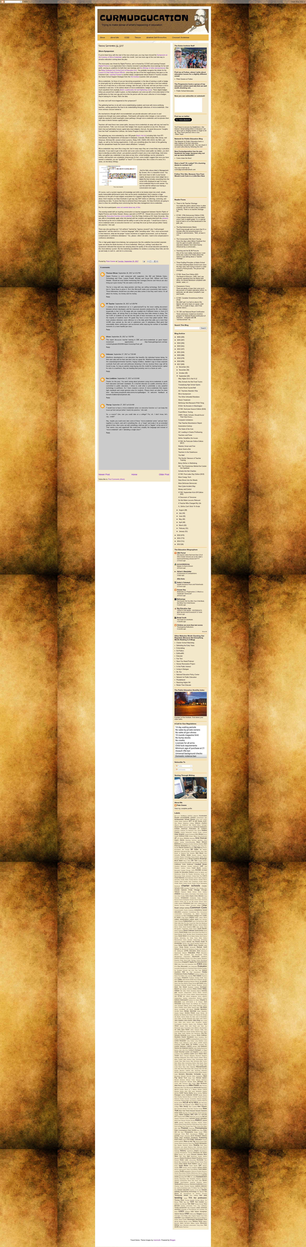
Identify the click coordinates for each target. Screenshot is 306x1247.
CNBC (192, 903)
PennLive (191, 1128)
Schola (185, 1167)
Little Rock (185, 1050)
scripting (177, 1171)
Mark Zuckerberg (187, 1063)
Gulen (201, 983)
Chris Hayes (189, 896)
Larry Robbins (199, 1040)
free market (197, 976)
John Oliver (178, 1022)
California (178, 864)
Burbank (177, 862)
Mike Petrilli (194, 1085)
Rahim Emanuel (183, 1143)
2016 (179, 535)
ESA (195, 964)
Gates (180, 979)
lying (181, 1053)
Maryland (192, 1066)
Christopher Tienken (188, 899)
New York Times (184, 1111)
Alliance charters (201, 823)
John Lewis (203, 1020)
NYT (176, 1116)
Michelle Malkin (192, 1081)
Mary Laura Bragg (198, 1065)
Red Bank (186, 1149)
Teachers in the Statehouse (187, 452)
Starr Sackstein (190, 1178)
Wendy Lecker (188, 1221)
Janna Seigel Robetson (196, 1005)
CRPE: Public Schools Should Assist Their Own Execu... (191, 416)
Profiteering (203, 1138)
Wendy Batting (179, 1221)
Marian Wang (203, 1057)
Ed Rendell (183, 949)
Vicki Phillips (184, 1215)
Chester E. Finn (194, 888)
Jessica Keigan (179, 1013)
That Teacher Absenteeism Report (190, 423)
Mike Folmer (192, 1083)
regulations (190, 1150)
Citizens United (179, 901)
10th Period (181, 553)
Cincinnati (204, 899)
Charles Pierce (203, 879)
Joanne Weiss (185, 1016)
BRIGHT (182, 858)
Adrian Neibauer (183, 821)
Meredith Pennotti (186, 1076)
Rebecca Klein (192, 1147)
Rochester (200, 1160)
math (176, 1068)
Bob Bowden (191, 853)
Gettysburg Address (189, 981)
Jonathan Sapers (188, 1024)
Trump (177, 1207)
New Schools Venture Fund (182, 1108)
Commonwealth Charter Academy (184, 910)
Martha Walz (195, 1063)
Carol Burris (196, 868)
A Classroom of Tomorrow (187, 497)
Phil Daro (180, 1132)
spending (181, 1176)
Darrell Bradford (187, 927)
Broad (186, 858)
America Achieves (188, 827)
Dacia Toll (195, 921)
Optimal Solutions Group (182, 1118)
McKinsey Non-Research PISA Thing (191, 403)
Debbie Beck (199, 936)
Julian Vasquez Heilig (196, 1029)
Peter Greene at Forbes (184, 79)
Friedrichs (185, 977)
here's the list (141, 135)
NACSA (177, 1093)
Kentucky (183, 1035)
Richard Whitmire (197, 1154)
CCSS (126, 37)
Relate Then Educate (183, 685)
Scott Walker (202, 1169)
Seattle (182, 1171)
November (182, 370)
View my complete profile (183, 808)
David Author (193, 928)
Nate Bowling (178, 1096)
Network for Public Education (186, 677)
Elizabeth (204, 958)
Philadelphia (189, 1132)
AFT (190, 821)
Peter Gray (200, 1130)
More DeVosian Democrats (187, 483)
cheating (186, 888)
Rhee (176, 1154)
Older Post (164, 474)
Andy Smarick (179, 834)
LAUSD (200, 1042)
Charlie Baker (203, 881)
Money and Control (184, 489)
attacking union (202, 840)
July (180, 513)
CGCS (205, 876)
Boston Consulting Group (187, 857)
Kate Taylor (203, 1031)
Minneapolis (190, 1087)
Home (102, 37)
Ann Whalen (199, 834)
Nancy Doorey (198, 1093)
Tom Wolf (190, 1204)
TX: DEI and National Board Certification (190, 312)
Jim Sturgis (204, 1015)
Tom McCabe (183, 1204)
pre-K (192, 1136)
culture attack (203, 917)
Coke (195, 903)
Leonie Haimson (180, 1046)
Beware (192, 847)
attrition (177, 842)
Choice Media (185, 894)
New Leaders (193, 1106)
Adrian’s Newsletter (184, 571)
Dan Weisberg (203, 923)
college (199, 905)
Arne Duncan (201, 838)
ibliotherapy (203, 994)
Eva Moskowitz (193, 966)
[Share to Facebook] (155, 261)
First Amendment (195, 972)
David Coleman (188, 930)
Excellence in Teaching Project (188, 968)
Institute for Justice (194, 1000)
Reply (108, 297)
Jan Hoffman (194, 1003)
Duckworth (193, 947)
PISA (205, 1132)
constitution (178, 915)
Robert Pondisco (197, 1158)
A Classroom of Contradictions (187, 573)
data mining (199, 927)
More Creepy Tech (184, 477)
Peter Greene (181, 805)
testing (178, 1197)
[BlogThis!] (150, 261)
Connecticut (203, 912)
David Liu (204, 932)
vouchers (178, 1218)
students (192, 1182)
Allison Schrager (202, 825)
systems (197, 1186)
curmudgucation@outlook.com (185, 169)
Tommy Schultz (199, 1204)
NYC (199, 1114)
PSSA (184, 1139)
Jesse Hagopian (202, 1011)
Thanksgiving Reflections (185, 627)
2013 (179, 544)
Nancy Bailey (188, 1093)
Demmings (204, 939)
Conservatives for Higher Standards (195, 913)
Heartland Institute (193, 987)
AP (176, 838)
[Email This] (148, 261)
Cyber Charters (179, 921)
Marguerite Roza (185, 1057)
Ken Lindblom (111, 378)
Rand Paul (191, 1143)
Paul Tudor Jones (195, 1126)
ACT (201, 819)
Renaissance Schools (186, 1152)
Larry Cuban (190, 1040)
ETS (176, 966)
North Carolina (184, 1114)
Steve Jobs (198, 1180)
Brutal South (181, 618)
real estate (184, 1147)
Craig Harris (184, 917)
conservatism (178, 913)
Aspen (177, 840)
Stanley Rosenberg (180, 1178)
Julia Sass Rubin (183, 1029)
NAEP (181, 1093)
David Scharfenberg (197, 934)
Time (181, 1202)
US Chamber (200, 1209)
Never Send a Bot (184, 449)
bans (182, 844)
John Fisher (196, 1018)
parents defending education (188, 1122)
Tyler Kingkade (191, 1207)
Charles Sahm (179, 881)
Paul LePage (178, 1126)
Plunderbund (180, 680)
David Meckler (178, 934)
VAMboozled (192, 1214)
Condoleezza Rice (194, 912)
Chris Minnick (198, 896)
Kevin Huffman (202, 1035)
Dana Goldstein (179, 925)
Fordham (191, 974)
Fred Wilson (181, 975)
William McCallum (185, 1223)
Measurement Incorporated (186, 1072)
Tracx (194, 1205)
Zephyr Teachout (183, 1227)
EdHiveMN (180, 653)
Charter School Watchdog (185, 643)
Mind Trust (183, 1087)
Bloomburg (184, 851)
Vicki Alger (177, 1215)
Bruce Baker (179, 860)
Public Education (196, 1139)
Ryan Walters (192, 1163)
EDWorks (182, 958)
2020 (179, 355)
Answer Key (181, 590)
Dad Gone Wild (202, 921)
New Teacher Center (196, 1108)
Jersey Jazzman (190, 1011)
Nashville (189, 1095)
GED (184, 979)
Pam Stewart (181, 1120)
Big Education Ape (184, 608)
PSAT (176, 1139)
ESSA (205, 964)
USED (181, 1211)
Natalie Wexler (203, 1095)
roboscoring (192, 1160)
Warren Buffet (183, 1219)
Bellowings (181, 599)
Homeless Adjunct (196, 990)
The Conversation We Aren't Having (188, 239)
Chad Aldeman (179, 877)
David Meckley (187, 934)
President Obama (201, 1136)
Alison (108, 337)
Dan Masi (196, 923)
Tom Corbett (199, 1202)
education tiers (189, 954)
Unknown (109, 354)
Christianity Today (195, 898)
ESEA (199, 964)
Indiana (177, 1000)
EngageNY (185, 962)
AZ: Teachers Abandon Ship (188, 391)
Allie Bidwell (192, 825)
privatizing (194, 1137)
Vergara (199, 1214)
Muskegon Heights (201, 1091)
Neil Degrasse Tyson (188, 1104)
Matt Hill (201, 1068)
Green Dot (177, 983)
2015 (179, 538)
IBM (176, 996)
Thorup (109, 405)
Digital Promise (104, 66)
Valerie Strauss (179, 1214)
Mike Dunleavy (183, 1083)
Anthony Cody (183, 836)
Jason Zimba (187, 1007)
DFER (191, 945)
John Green (203, 1018)
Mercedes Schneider (193, 1074)
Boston (200, 855)
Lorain (187, 1052)
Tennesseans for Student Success (195, 1193)
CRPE (196, 917)
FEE (183, 972)
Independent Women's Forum (198, 998)
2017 (179, 364)
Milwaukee (177, 1087)
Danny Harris (178, 927)
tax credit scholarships (181, 1188)
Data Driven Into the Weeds (187, 480)
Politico (201, 1134)
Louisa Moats (203, 1052)
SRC (188, 1176)
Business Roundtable (186, 862)
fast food (191, 970)
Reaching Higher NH (183, 682)
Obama (180, 1116)
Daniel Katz (188, 925)
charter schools (190, 885)
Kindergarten (182, 1039)
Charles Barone (193, 879)
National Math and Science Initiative (191, 1100)
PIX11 (183, 1134)
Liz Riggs (204, 1050)
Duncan (199, 947)
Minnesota (197, 1087)
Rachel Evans (200, 1141)
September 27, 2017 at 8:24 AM (123, 405)
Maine (201, 1053)
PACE (176, 1120)
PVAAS (177, 1141)
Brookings (203, 859)
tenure (186, 1195)
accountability (184, 817)
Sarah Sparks (193, 1165)
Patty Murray (195, 1124)
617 (176, 815)
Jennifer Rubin (179, 1011)
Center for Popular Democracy (191, 874)
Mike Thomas (203, 1085)
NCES (180, 1102)
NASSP (195, 1095)
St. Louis (193, 1176)
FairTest (200, 968)
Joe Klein (192, 1016)
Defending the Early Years (185, 645)
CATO (193, 870)
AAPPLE (190, 815)
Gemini (187, 979)
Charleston (195, 881)
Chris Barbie (200, 894)
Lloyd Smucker (180, 1052)
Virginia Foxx (199, 1215)
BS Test (194, 860)
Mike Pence (178, 1085)
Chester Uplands (181, 890)
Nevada (201, 1104)
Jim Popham (196, 1015)
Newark (192, 1111)
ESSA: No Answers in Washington (190, 406)
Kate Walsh (178, 1033)
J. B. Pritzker (198, 1002)
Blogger (172, 1240)
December (182, 367)
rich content (187, 1154)
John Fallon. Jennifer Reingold (183, 1018)
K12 (181, 1031)
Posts (179, 766)
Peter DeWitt (192, 1130)
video (189, 1215)
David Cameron (179, 930)
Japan (205, 1005)
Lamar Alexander (180, 1040)
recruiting (180, 1149)
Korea (205, 1039)
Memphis (182, 1074)
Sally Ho (200, 1163)
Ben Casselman (193, 845)
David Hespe (183, 932)
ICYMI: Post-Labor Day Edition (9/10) (191, 474)
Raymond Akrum (187, 1145)
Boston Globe (199, 857)
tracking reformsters (186, 1205)
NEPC (197, 1104)
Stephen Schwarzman (181, 1180)
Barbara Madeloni (199, 844)
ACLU (197, 819)
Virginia (194, 1215)
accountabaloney (183, 564)
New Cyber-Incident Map (186, 486)
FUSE (201, 977)
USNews (187, 1211)
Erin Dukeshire (189, 964)
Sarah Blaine (183, 1165)
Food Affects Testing (185, 412)
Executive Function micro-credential (119, 216)
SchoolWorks (194, 1169)
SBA (180, 1167)
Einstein (187, 958)
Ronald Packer (199, 1162)
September (183, 376)
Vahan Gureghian (201, 1211)
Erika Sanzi (181, 964)
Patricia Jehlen (202, 1122)
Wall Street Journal (196, 1217)
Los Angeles (194, 1052)
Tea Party (200, 1188)
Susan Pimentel (184, 1186)
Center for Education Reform (184, 872)
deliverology (196, 939)
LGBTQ (189, 1046)
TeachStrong (184, 1191)
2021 (179, 352)
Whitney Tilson (197, 1221)
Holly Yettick (186, 990)
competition (185, 912)
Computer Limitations (185, 420)
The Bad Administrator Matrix (186, 227)
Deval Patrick (183, 945)
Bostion (194, 855)
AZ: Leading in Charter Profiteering (190, 432)
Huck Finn (183, 994)
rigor (188, 1156)
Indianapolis (184, 1000)
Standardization (201, 1177)
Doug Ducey (184, 947)
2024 (179, 343)
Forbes (185, 974)
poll (206, 1134)
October (182, 373)
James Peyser (186, 1003)
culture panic (194, 919)
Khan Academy (199, 1037)
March (181, 525)
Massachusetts (201, 1067)
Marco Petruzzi (184, 1055)
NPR (196, 1114)
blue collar (204, 851)
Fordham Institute (199, 974)
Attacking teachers (190, 840)
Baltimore (178, 844)
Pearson (184, 1128)
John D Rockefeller (201, 1016)
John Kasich (188, 1020)
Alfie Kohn (181, 579)
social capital (178, 1175)
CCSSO (204, 870)
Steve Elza (191, 1180)
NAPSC (183, 1095)
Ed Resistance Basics (193, 949)
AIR (196, 821)
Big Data (197, 847)
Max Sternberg (195, 1070)
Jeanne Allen (195, 1007)
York (205, 1225)
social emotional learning (189, 1175)
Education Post (194, 953)
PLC (187, 1134)
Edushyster (195, 956)
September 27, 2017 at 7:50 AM (125, 354)
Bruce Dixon (187, 860)
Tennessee (178, 1195)
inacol (199, 996)
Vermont (204, 1214)
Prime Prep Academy (182, 1137)
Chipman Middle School (189, 892)
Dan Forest (190, 923)
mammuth (156, 1240)
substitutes (186, 1184)
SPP (185, 1176)
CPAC (200, 915)
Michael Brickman (180, 1080)
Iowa (183, 1002)
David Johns (191, 932)
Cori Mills (183, 915)
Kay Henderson (195, 1033)
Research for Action (200, 1152)
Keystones (190, 1037)
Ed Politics (180, 651)
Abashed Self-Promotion (156, 37)
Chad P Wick (197, 877)
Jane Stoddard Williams (181, 1005)
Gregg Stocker (192, 983)
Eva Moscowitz (183, 966)
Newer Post (104, 474)
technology (192, 1191)
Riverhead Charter (196, 1156)
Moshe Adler (183, 1091)
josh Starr (201, 1026)
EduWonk (204, 956)
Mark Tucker (203, 1061)
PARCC (198, 1120)
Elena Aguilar (197, 958)
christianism (185, 898)
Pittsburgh (177, 1134)
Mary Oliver (186, 1066)
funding (197, 977)
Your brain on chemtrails (185, 620)
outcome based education (198, 1118)
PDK (179, 1128)
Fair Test (179, 659)
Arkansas (192, 838)
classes (181, 903)
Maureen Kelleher (185, 1070)
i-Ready (198, 994)
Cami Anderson (187, 864)
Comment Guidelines (180, 37)
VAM (187, 1214)
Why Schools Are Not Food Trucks (190, 382)
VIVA (205, 1215)
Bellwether (184, 845)
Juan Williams (195, 1028)
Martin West (203, 1063)
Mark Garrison (187, 1059)
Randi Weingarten (201, 1143)
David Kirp (198, 932)
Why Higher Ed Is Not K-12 (187, 379)
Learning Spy (203, 1044)
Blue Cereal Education (194, 851)
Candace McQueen (180, 866)
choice (177, 894)
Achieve (193, 817)
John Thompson (197, 1022)
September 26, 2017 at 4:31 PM (129, 273)
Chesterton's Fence (183, 286)
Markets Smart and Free (186, 446)
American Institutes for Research (184, 830)
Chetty (190, 890)
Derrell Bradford (194, 943)
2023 (179, 346)
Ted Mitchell (200, 1191)
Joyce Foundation (186, 1028)
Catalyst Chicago (186, 870)
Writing (177, 1225)
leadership (177, 1044)
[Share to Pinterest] (157, 261)
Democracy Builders (180, 941)
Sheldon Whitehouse (192, 1173)
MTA (190, 1091)
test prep (203, 1195)
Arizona (186, 838)
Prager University (185, 1136)
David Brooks (202, 928)
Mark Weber (178, 1063)
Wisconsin (203, 1223)
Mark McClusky (195, 1061)
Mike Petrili (186, 1085)
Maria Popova (194, 1057)
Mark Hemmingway (197, 1059)
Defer (200, 938)
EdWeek (177, 958)
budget (200, 860)
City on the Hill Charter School (193, 901)
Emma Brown (178, 962)
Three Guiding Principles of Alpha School (190, 262)
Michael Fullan (190, 1080)
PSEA (180, 1139)
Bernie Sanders (184, 847)
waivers (187, 1217)
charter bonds (187, 883)
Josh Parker (193, 1026)
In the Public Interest (183, 666)
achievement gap (202, 817)
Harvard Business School (199, 985)
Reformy (183, 1151)
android (205, 832)
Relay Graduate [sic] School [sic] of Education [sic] (119, 70)
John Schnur (187, 1022)
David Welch (182, 936)
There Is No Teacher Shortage (186, 203)
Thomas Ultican (112, 273)
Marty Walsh (178, 1065)
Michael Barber (201, 1078)
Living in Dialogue (182, 669)
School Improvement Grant (182, 1169)
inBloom (204, 996)
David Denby (199, 930)
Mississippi (204, 1087)
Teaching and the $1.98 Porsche (187, 251)
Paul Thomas (186, 1126)
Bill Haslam (203, 849)
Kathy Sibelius (186, 1033)
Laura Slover (193, 1042)
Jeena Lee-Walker (180, 1009)
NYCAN (204, 1114)
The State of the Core (185, 429)
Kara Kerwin (186, 1031)
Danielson (195, 925)
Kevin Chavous (191, 1035)
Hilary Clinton (197, 989)
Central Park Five (197, 876)
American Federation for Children (194, 828)
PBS (176, 1128)
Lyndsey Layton (189, 1053)
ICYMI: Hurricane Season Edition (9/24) (192, 409)
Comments (181, 769)
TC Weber (194, 1188)
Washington (191, 1219)
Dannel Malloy (203, 925)
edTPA (186, 951)
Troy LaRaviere (202, 1205)
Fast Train (198, 970)
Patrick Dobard (179, 1124)
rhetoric (181, 1154)
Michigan (200, 1081)
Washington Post (201, 1219)
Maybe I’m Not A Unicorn (185, 566)
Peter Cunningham (181, 1130)
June (181, 516)
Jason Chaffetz (179, 1007)
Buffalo (205, 860)
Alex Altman (178, 823)
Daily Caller (178, 923)
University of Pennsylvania (188, 1209)
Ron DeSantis (183, 1162)
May (180, 519)
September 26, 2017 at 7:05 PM (123, 337)
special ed (199, 1175)
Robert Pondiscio (185, 1158)
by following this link (195, 147)
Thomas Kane (179, 1200)
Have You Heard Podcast (185, 661)
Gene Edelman (198, 979)
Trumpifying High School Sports (189, 385)
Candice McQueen (193, 866)
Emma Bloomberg (202, 960)
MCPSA (177, 1072)
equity (192, 962)
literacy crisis (178, 1050)
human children (191, 994)
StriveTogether (184, 1182)
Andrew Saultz (197, 832)
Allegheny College (188, 823)
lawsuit (205, 1042)
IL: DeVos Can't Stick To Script (189, 506)
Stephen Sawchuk (201, 1178)
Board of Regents (180, 853)
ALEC (205, 821)
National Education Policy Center (187, 674)
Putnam (204, 1139)
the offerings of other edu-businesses (153, 68)
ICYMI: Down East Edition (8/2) (187, 274)
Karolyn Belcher (195, 1031)
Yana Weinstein (184, 1225)
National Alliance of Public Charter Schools (195, 1096)
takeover (204, 1186)
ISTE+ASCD (189, 1002)
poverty (177, 1136)
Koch (201, 1039)
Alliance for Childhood (181, 825)
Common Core (198, 907)
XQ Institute (135, 77)
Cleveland (186, 903)
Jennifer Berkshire (200, 1009)
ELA (192, 958)
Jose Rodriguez (198, 1024)
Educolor (179, 656)
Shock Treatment (184, 400)
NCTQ (191, 1102)
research (165, 218)
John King (196, 1020)
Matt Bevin (181, 1068)
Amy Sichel (197, 830)
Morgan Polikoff (202, 1089)
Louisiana (177, 1053)
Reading (196, 1145)
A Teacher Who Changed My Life (189, 503)
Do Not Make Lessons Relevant (189, 500)
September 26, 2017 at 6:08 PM (126, 304)
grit (198, 983)
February (182, 528)
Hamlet (189, 985)
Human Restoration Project (185, 664)
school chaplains (192, 1167)
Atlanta (182, 840)
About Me (115, 37)
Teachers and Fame (185, 435)
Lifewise (194, 1046)
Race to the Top (189, 1141)
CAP (201, 866)
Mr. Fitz (179, 672)
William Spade (195, 1223)
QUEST (181, 1141)
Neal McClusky (203, 1102)
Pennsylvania (201, 1128)
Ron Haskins (190, 1162)
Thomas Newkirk (189, 1200)
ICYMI (180, 996)
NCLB (185, 1102)
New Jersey (184, 1106)
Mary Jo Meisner (187, 1065)
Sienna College (202, 1173)
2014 (179, 541)
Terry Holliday (194, 1195)
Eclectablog (180, 648)
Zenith (177, 1227)
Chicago (197, 890)
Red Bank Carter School (196, 1149)
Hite (181, 990)
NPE (192, 1114)
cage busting (195, 862)
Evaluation (202, 966)
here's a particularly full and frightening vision (135, 90)
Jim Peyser (190, 1015)
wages (183, 1217)
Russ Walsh (183, 1163)
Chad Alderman (189, 877)
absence (195, 815)
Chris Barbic (192, 894)
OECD (184, 1116)
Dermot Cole (186, 943)
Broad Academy (194, 858)
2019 (179, 358)
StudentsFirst (179, 1184)
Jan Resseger (203, 1003)
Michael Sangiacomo (181, 1081)
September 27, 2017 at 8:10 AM (128, 378)
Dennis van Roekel (193, 941)
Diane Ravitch (198, 945)
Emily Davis (183, 960)
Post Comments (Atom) (116, 479)
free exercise (189, 975)
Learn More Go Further (189, 1044)
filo (187, 972)
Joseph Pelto (184, 1026)
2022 (179, 349)
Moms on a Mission (191, 1089)
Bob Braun (199, 853)
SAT (200, 1165)
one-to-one (199, 1116)
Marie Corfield (179, 1059)
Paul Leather (203, 1124)
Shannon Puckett (196, 1171)
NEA (196, 1102)
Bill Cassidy (185, 849)
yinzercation (192, 1225)
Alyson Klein (179, 827)
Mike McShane (202, 1083)
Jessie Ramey (200, 1013)
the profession (200, 1198)
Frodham (191, 977)
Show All (204, 631)
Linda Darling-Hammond (200, 1048)
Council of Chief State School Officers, (112, 72)
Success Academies (196, 1184)
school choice (202, 1167)
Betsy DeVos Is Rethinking (187, 463)
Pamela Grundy (190, 1120)
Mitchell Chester (179, 1089)
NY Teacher (110, 304)
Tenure (138, 37)
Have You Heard (181, 987)
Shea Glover (182, 1173)
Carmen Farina (185, 868)
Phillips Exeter (198, 1132)
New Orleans (202, 1106)
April (181, 522)
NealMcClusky (178, 1104)
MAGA (196, 1053)
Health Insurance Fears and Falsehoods (190, 584)
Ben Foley (201, 845)
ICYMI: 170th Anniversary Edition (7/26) (190, 215)
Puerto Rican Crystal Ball (187, 388)
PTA (188, 1139)
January (182, 531)
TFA (190, 1198)
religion (196, 1150)
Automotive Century (185, 426)
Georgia (180, 981)
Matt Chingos (195, 1068)
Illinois (188, 996)
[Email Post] (143, 261)
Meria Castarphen (197, 1076)
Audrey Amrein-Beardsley (187, 842)
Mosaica (177, 1091)
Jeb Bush (203, 1007)
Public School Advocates (185, 91)
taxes (189, 1188)
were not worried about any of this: (128, 207)
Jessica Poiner (190, 1013)
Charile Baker (184, 879)
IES (184, 996)
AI (193, 821)
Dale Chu (183, 923)
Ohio (187, 1116)
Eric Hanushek (199, 962)
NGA (180, 1113)
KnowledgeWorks (195, 1039)
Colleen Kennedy (191, 905)
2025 (179, 340)
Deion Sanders (187, 939)
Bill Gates (194, 849)
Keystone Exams (180, 1037)
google (204, 981)
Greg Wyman (184, 983)
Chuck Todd (197, 899)
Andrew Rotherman (186, 832)
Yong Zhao (200, 1225)
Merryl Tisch (182, 1078)
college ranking (184, 908)
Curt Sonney (203, 919)
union (198, 1207)
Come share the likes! (184, 158)
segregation (187, 1171)
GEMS (191, 979)
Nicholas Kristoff (197, 1113)
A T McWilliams (182, 815)
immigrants (194, 996)
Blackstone (178, 851)
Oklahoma (192, 1116)
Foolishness (178, 974)
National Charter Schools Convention (185, 1098)
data (194, 927)
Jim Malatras (183, 1015)
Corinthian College (192, 915)
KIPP (188, 1039)
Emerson (177, 960)
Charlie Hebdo (179, 883)
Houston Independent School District (189, 992)
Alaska (200, 821)
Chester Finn (203, 888)
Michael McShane (201, 1080)
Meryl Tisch (191, 1078)
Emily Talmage (192, 960)
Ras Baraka (178, 1145)
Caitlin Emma (203, 862)
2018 (179, 361)
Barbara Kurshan (189, 844)
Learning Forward (115, 75)
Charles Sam (187, 881)
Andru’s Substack (183, 582)
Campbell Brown (201, 864)
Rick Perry (182, 1156)
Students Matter (202, 1182)
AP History (180, 838)
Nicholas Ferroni (187, 1113)
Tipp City (186, 1202)
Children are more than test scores (190, 625)
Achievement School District (185, 819)
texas (185, 1198)
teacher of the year (195, 1190)
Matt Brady (187, 1068)
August (181, 510)
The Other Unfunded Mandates (189, 397)
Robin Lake (184, 1160)
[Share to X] (152, 261)
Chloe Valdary (202, 892)
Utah (192, 1211)
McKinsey (204, 1070)
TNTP (192, 1202)
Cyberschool (187, 921)
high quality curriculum (186, 989)
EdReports (180, 951)
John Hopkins (179, 1020)
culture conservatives (182, 919)
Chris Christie (181, 896)
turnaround (183, 1207)
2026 (179, 337)
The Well (181, 455)
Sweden (192, 1186)
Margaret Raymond (195, 1055)
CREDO (191, 917)
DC (188, 936)
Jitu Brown (177, 1016)
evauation (177, 968)
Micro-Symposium (184, 394)
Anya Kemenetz (202, 836)
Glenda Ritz (198, 981)
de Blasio (192, 936)
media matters (199, 1072)
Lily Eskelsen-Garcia (186, 1048)
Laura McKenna (184, 1042)
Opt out (204, 1116)
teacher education (183, 1190)
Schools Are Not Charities (187, 471)
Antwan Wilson (193, 836)
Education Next (194, 951)
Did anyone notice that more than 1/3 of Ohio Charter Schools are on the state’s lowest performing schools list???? (189, 557)
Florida (204, 972)
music (193, 1091)
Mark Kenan (186, 1061)
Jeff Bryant (189, 1009)
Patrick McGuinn (187, 1124)
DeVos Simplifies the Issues (188, 438)
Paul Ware (204, 1126)
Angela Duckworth (190, 834)
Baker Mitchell (202, 842)
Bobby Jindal (186, 855)
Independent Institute (181, 998)
